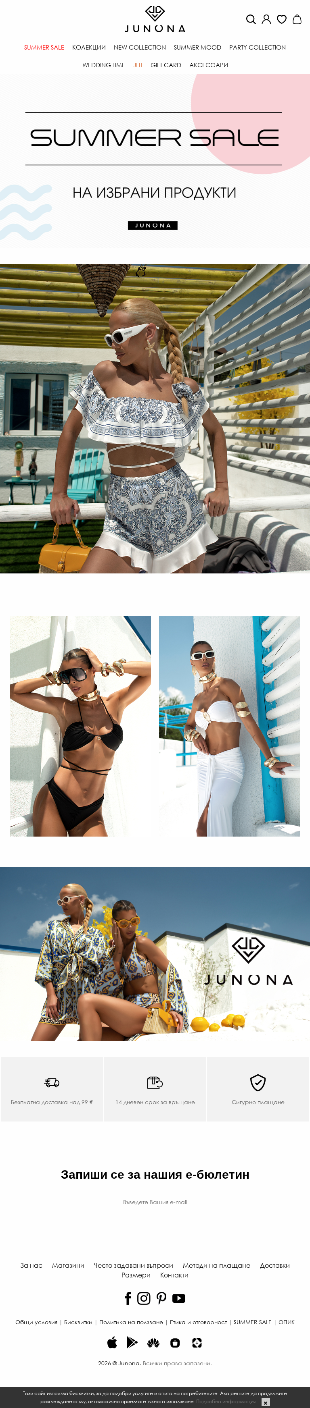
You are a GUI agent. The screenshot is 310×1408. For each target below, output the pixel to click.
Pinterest (161, 1298)
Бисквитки (78, 1321)
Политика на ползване (131, 1321)
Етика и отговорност (198, 1321)
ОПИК (287, 1321)
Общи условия (36, 1321)
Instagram (144, 1298)
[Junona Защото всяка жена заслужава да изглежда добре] (155, 18)
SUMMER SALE (253, 1321)
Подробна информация (226, 1401)
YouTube (178, 1298)
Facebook (128, 1298)
